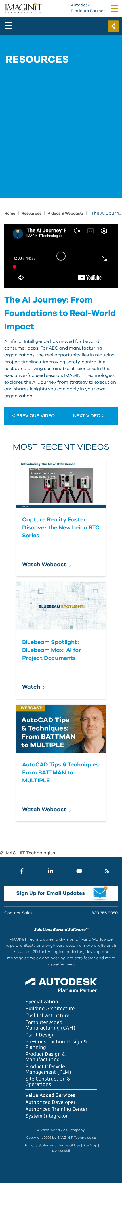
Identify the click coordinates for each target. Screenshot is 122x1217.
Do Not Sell (61, 1150)
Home (9, 213)
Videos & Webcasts (66, 213)
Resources (32, 213)
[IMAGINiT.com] (23, 8)
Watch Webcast (44, 564)
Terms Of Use (69, 1145)
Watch (31, 687)
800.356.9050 (105, 913)
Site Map (90, 1145)
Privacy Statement (40, 1145)
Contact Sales (18, 913)
